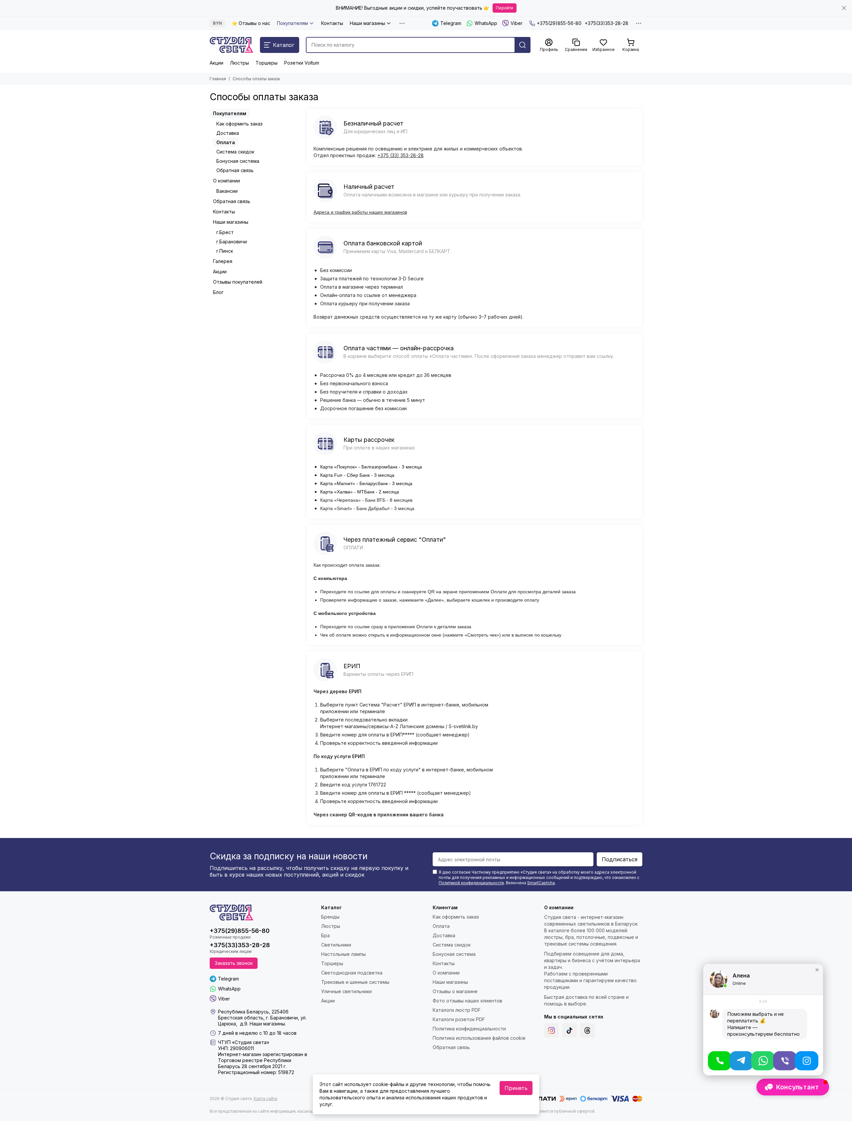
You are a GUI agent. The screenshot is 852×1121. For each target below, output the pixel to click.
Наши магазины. (268, 1023)
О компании (226, 180)
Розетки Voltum (301, 63)
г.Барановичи (231, 241)
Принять (516, 1088)
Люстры (239, 63)
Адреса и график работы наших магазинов (360, 212)
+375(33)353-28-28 (606, 23)
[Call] (720, 1060)
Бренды (330, 917)
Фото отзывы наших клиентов (467, 1000)
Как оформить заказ (239, 124)
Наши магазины (367, 23)
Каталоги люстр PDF (457, 1010)
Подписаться (619, 859)
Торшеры (267, 63)
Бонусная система (237, 161)
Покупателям (292, 23)
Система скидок (235, 151)
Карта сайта (265, 1098)
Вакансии (227, 191)
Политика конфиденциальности (469, 1028)
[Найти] (523, 45)
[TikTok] (569, 1030)
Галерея (222, 261)
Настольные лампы (343, 954)
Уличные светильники (346, 991)
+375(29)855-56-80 (559, 23)
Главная (218, 78)
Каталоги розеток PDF (459, 1019)
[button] (817, 970)
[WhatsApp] (763, 1060)
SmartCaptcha (541, 882)
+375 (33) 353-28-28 (400, 155)
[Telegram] (741, 1060)
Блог (218, 292)
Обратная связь (235, 170)
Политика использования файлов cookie (479, 1038)
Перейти (504, 7)
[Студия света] (231, 45)
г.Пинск (224, 251)
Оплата (225, 142)
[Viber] (785, 1060)
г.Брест (225, 232)
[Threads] (587, 1030)
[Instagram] (551, 1030)
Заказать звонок (234, 963)
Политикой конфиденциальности (471, 882)
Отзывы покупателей (237, 282)
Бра (325, 935)
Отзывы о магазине (455, 991)
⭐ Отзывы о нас (251, 23)
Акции (216, 63)
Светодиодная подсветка (351, 973)
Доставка (227, 133)
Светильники (336, 945)
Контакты (332, 23)
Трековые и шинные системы (355, 982)
